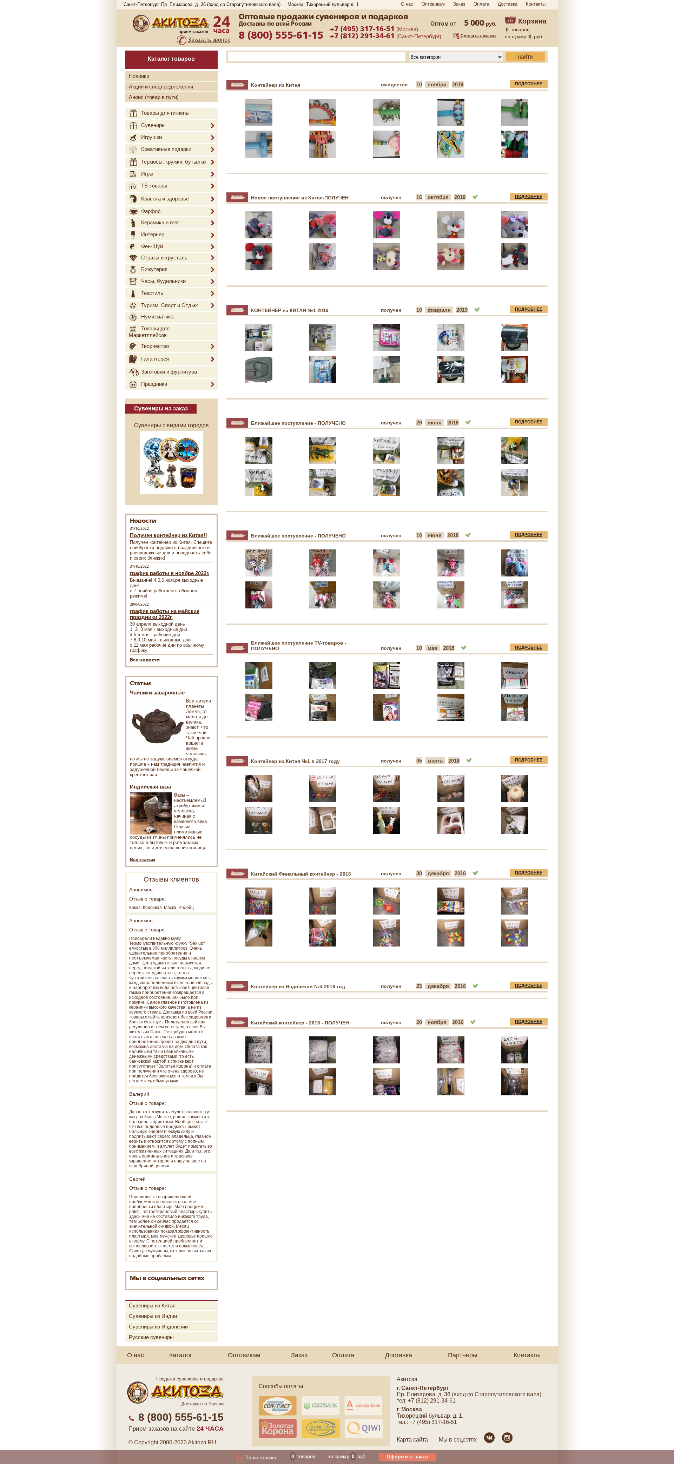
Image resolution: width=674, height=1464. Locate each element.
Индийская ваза (150, 787)
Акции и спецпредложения (161, 87)
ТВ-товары (154, 186)
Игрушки (151, 137)
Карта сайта (412, 1440)
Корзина (532, 21)
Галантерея (155, 359)
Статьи (140, 684)
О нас (407, 4)
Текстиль (152, 293)
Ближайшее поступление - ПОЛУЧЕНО (298, 423)
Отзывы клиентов (171, 879)
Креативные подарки (166, 149)
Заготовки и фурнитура (169, 372)
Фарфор (150, 211)
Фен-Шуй (152, 246)
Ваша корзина (261, 1457)
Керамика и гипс (160, 222)
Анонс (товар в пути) (154, 97)
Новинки (139, 76)
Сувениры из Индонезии (158, 1327)
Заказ (459, 4)
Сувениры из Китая (152, 1305)
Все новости (145, 660)
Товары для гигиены (165, 113)
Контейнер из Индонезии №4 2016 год (298, 986)
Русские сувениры (151, 1337)
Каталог (180, 1355)
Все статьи (142, 860)
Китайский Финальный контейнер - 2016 (301, 874)
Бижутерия (154, 269)
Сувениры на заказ (161, 408)
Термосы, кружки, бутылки (173, 162)
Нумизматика (157, 317)
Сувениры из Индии (153, 1316)
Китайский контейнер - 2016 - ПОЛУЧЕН (300, 1023)
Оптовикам (433, 4)
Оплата (481, 4)
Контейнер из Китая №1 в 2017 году (295, 761)
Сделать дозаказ (478, 35)
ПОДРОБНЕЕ (528, 83)
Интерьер (152, 235)
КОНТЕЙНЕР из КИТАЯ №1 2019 (290, 310)
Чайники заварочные (157, 692)
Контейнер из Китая (275, 85)
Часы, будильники (163, 281)
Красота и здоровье (165, 199)
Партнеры (462, 1355)
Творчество (155, 346)
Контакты (536, 4)
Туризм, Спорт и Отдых (169, 305)
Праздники (154, 384)
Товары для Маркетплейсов (149, 331)
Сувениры (153, 125)
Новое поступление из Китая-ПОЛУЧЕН (300, 197)
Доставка (507, 4)
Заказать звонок (209, 40)
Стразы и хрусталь (164, 258)
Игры (147, 174)
